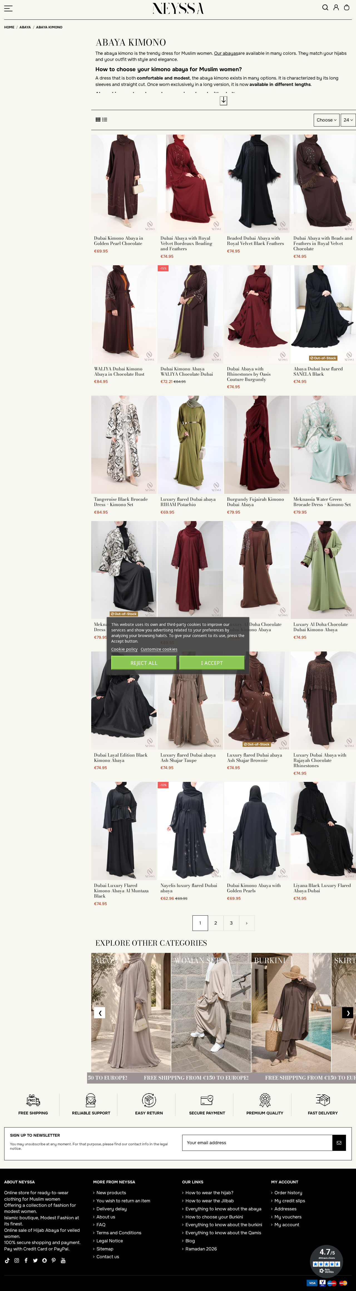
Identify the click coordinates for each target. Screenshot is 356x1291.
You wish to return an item (123, 1201)
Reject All (143, 662)
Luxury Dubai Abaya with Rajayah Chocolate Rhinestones (320, 760)
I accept (212, 662)
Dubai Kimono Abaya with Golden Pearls (254, 888)
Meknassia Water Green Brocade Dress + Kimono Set (322, 502)
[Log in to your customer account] (336, 8)
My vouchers (288, 1217)
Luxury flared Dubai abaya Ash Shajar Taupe (188, 758)
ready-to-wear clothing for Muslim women (36, 1196)
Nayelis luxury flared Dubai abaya (188, 888)
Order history (288, 1193)
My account (287, 1225)
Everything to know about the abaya (223, 1209)
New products (111, 1193)
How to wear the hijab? (209, 1193)
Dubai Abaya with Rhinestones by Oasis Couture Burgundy (249, 374)
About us (106, 1217)
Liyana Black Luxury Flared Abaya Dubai (322, 888)
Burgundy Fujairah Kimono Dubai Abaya (255, 502)
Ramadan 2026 (201, 1249)
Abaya (52, 1230)
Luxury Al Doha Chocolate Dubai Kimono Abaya (254, 627)
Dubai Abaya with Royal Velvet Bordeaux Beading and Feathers (186, 243)
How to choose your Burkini (214, 1217)
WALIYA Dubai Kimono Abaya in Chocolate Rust (119, 371)
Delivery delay (112, 1209)
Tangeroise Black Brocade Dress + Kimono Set (121, 502)
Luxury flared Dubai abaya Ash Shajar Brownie (254, 758)
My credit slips (290, 1201)
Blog (190, 1241)
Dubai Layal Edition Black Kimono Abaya (121, 758)
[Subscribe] (339, 1143)
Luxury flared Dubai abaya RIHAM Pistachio (188, 502)
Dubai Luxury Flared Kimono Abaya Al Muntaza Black (121, 890)
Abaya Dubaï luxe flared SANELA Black (318, 371)
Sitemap (105, 1249)
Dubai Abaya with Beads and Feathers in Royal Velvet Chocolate (322, 243)
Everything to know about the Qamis (223, 1233)
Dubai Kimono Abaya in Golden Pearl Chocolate (118, 241)
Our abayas (226, 53)
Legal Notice (110, 1241)
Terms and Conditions (119, 1233)
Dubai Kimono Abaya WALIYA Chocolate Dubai (186, 371)
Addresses (285, 1209)
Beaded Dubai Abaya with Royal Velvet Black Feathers (255, 241)
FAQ (101, 1225)
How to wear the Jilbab (210, 1201)
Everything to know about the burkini (224, 1225)
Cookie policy (124, 648)
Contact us (108, 1257)
